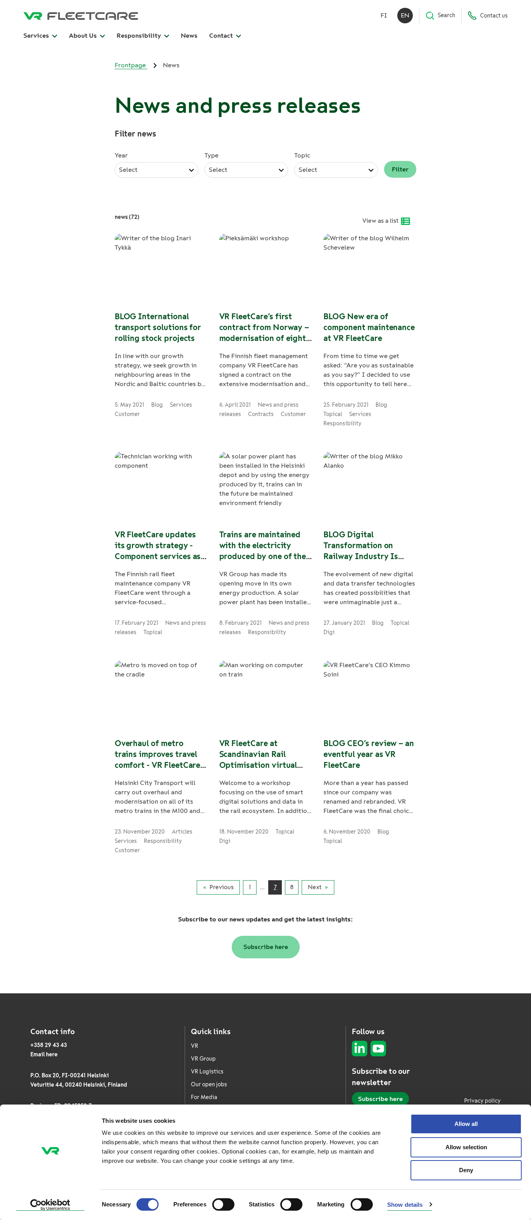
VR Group (203, 1059)
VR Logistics (207, 1071)
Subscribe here (265, 947)
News (189, 35)
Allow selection (466, 1147)
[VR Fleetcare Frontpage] (80, 15)
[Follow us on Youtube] (378, 1048)
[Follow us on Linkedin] (359, 1048)
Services (37, 35)
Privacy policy (482, 1101)
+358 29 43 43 (48, 1045)
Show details (405, 1204)
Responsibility (139, 35)
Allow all (466, 1123)
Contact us (494, 15)
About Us (83, 35)
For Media (204, 1097)
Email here (44, 1054)
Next (314, 887)
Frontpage (131, 65)
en (405, 15)
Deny (466, 1170)
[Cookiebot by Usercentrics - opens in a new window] (50, 1205)
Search (446, 15)
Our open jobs (209, 1084)
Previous (222, 887)
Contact (221, 35)
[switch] (223, 1204)
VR (194, 1046)
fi (384, 15)
